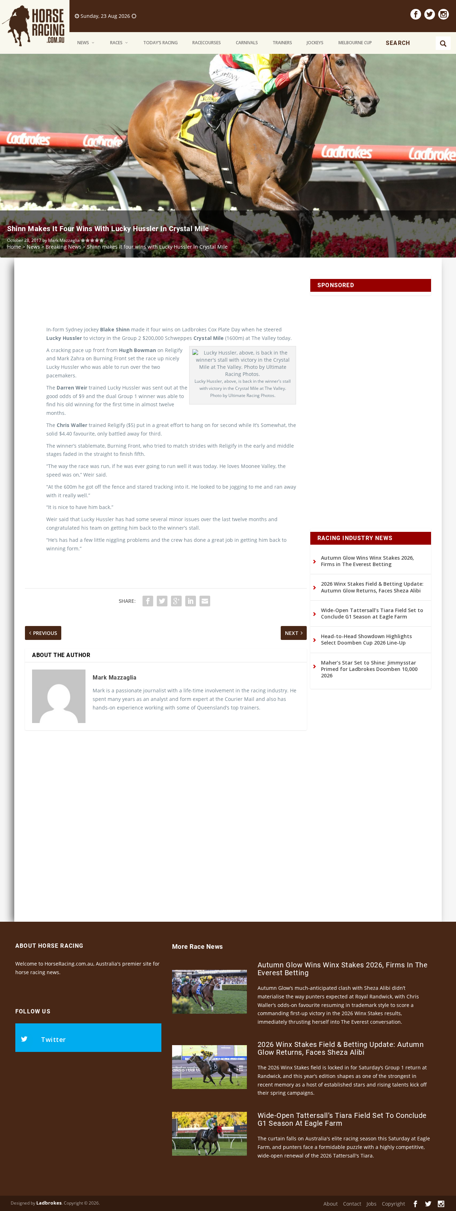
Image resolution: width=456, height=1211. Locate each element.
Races (116, 43)
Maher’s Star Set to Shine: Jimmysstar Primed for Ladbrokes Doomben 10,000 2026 (369, 669)
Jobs (372, 1203)
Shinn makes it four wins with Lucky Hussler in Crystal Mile (108, 228)
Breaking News (63, 246)
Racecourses (206, 43)
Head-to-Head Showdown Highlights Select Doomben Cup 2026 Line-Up (366, 639)
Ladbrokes (49, 1203)
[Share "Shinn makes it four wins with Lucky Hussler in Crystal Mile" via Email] (205, 601)
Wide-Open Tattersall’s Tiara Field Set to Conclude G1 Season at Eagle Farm (372, 613)
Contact (352, 1203)
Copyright (393, 1203)
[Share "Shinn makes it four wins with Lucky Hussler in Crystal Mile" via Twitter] (162, 601)
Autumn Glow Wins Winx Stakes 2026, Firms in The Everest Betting (367, 561)
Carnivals (247, 43)
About (330, 1203)
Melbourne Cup (355, 43)
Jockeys (315, 43)
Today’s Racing (160, 43)
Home (14, 246)
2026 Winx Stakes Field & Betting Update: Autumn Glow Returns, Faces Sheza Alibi (372, 587)
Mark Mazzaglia (64, 240)
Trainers (282, 43)
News (83, 43)
